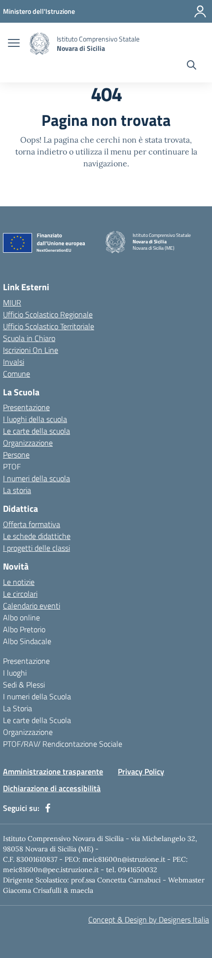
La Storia (17, 708)
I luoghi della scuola (35, 419)
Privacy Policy (141, 771)
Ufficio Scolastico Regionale (48, 314)
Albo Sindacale (27, 641)
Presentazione (26, 407)
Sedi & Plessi (24, 684)
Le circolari (20, 594)
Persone (16, 454)
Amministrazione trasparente (53, 771)
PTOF (12, 466)
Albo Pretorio (24, 629)
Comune (16, 374)
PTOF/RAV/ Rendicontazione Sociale (62, 744)
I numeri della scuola (36, 478)
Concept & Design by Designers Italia (148, 919)
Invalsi (13, 362)
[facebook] (47, 808)
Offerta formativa (31, 524)
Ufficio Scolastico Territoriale (48, 326)
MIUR (12, 302)
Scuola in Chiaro (29, 338)
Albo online (21, 617)
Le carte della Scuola (37, 720)
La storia (17, 490)
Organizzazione (28, 443)
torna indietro (41, 151)
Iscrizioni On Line (30, 350)
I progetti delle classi (36, 548)
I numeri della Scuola (37, 696)
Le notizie (19, 582)
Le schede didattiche (37, 536)
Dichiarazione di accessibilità (52, 788)
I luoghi (15, 673)
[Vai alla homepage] (39, 44)
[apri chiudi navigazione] (14, 44)
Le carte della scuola (36, 431)
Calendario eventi (31, 606)
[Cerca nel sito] (191, 66)
